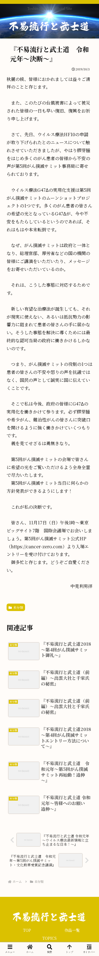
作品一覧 (72, 930)
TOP (27, 930)
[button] (85, 650)
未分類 (18, 607)
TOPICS (49, 938)
